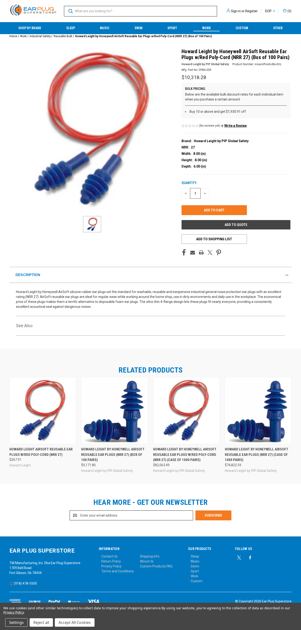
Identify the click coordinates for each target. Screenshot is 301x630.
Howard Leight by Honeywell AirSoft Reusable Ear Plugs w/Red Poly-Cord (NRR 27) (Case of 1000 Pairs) (185, 454)
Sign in (236, 11)
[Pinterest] (218, 252)
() (289, 11)
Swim (139, 28)
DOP (268, 11)
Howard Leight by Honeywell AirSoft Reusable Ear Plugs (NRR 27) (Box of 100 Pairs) (113, 454)
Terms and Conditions (117, 571)
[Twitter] (210, 252)
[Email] (192, 252)
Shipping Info (149, 556)
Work (206, 28)
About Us (147, 561)
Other (278, 28)
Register (251, 11)
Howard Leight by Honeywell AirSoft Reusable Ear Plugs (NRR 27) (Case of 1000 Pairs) (256, 454)
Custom (242, 28)
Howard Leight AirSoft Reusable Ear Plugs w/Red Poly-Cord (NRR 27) (41, 452)
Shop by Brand (29, 28)
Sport (172, 28)
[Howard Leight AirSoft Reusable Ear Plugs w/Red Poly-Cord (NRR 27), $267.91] (42, 410)
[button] (234, 126)
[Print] (201, 252)
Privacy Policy (111, 566)
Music (104, 28)
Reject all (41, 622)
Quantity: (189, 183)
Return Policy (111, 561)
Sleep (70, 28)
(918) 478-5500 (25, 583)
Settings (16, 622)
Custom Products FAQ (156, 566)
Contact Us (109, 556)
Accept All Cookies (75, 622)
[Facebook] (184, 252)
